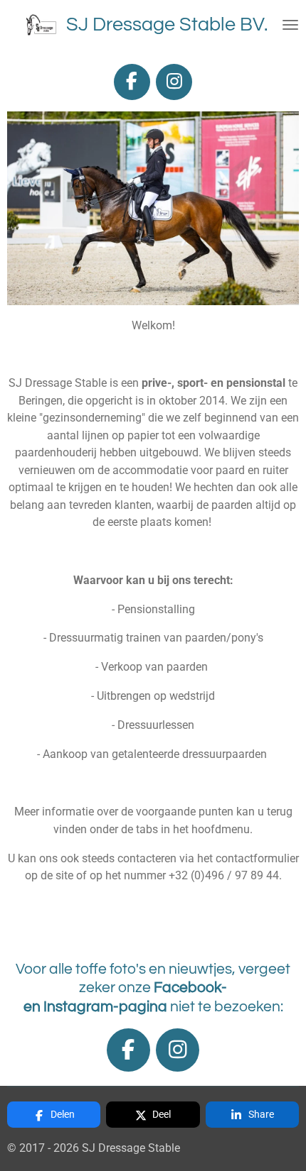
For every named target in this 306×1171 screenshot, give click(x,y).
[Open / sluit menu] (290, 25)
